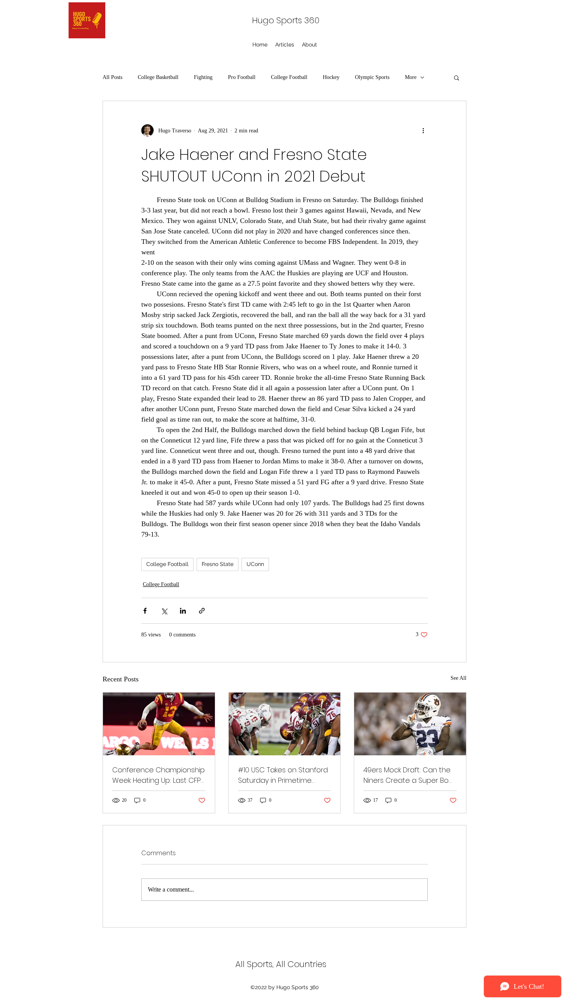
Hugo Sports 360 (285, 20)
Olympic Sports (372, 77)
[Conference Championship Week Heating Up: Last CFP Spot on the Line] (159, 724)
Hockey (331, 77)
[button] (456, 77)
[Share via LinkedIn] (183, 610)
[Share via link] (202, 610)
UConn (255, 564)
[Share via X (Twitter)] (164, 610)
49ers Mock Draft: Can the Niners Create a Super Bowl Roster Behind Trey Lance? (409, 775)
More (410, 77)
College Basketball (158, 77)
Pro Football (241, 77)
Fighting (203, 77)
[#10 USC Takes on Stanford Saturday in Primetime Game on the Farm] (285, 724)
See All (458, 678)
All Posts (112, 77)
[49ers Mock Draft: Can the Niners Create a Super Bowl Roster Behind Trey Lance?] (410, 724)
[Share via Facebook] (145, 610)
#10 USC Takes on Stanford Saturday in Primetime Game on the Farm (283, 775)
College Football (289, 77)
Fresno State (217, 564)
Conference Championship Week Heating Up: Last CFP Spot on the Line (158, 775)
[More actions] (423, 130)
